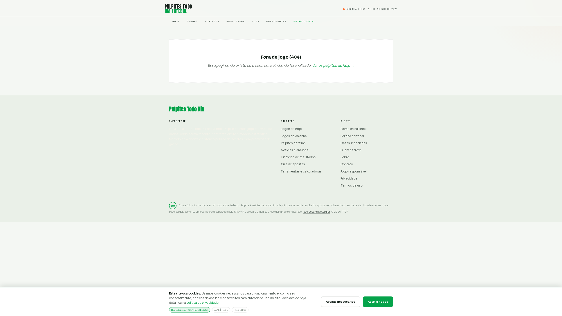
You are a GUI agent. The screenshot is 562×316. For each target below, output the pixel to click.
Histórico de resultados (298, 157)
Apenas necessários (340, 301)
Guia (255, 21)
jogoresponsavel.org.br (316, 212)
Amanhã (192, 21)
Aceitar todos (378, 301)
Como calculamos (353, 129)
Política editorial (352, 136)
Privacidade (348, 178)
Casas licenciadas (353, 143)
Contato (346, 164)
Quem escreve (351, 150)
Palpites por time (293, 143)
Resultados (236, 21)
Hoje (176, 21)
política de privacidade (202, 302)
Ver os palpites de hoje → (333, 65)
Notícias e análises (294, 150)
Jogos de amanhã (294, 136)
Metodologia (304, 21)
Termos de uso (351, 185)
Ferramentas (276, 21)
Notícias (212, 21)
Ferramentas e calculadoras (301, 171)
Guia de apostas (293, 164)
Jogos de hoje (291, 129)
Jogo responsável (353, 171)
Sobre (344, 157)
